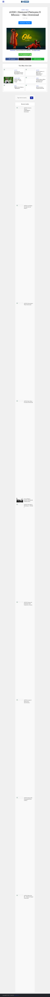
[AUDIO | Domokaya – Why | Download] (20, 350)
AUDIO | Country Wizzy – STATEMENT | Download (27, 109)
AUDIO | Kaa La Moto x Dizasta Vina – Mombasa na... (40, 80)
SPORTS (15, 70)
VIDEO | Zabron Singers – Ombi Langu (17, 80)
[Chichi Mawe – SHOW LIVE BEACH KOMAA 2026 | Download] (20, 500)
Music (27, 10)
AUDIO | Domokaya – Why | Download (28, 304)
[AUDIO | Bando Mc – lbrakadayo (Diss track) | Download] (20, 845)
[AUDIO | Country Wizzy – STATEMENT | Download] (20, 155)
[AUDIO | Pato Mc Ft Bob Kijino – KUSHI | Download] (20, 552)
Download (12, 50)
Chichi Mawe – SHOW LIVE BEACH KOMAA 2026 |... (28, 500)
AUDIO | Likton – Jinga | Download (40, 88)
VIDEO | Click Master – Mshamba (19, 88)
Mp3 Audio (37, 50)
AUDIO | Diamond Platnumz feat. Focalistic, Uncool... (28, 604)
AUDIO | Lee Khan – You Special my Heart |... (28, 207)
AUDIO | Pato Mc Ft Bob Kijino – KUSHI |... (28, 506)
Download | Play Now (25, 22)
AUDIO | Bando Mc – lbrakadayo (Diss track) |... (28, 799)
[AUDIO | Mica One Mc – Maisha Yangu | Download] (20, 943)
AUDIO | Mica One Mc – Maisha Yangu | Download (28, 897)
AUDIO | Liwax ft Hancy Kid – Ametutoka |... (28, 701)
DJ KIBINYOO (16, 995)
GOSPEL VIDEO (17, 78)
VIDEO (15, 85)
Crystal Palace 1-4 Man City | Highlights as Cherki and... (40, 73)
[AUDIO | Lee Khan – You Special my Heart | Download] (20, 253)
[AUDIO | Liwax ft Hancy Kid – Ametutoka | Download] (20, 747)
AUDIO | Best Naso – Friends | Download (28, 402)
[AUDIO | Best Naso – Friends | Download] (20, 448)
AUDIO (23, 10)
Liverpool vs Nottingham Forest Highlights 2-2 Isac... (19, 72)
